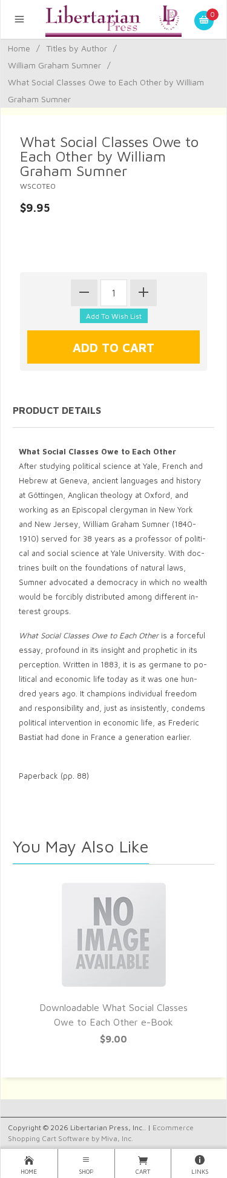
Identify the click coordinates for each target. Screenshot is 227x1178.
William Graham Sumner (54, 65)
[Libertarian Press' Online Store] (113, 19)
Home (19, 48)
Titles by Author (76, 48)
